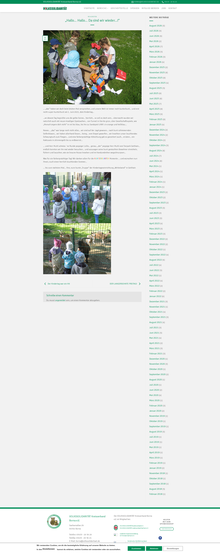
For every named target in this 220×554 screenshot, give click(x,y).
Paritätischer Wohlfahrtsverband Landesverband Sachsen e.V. (137, 542)
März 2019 (154, 457)
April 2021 (154, 343)
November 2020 (157, 363)
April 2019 (154, 452)
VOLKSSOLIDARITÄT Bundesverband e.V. (131, 526)
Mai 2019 (154, 447)
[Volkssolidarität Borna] (55, 8)
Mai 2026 (154, 41)
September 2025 (157, 82)
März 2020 (154, 400)
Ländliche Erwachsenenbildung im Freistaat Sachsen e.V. (129, 535)
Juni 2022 (154, 270)
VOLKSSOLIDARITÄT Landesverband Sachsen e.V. (134, 528)
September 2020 (157, 374)
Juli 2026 (154, 30)
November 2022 (157, 244)
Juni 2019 (154, 442)
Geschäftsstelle (119, 8)
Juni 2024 (154, 160)
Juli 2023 (154, 213)
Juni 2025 (154, 98)
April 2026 (154, 46)
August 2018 (155, 489)
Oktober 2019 (156, 421)
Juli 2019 (154, 436)
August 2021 (155, 322)
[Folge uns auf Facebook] (160, 538)
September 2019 (157, 426)
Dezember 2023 (157, 192)
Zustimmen (136, 548)
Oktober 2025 (156, 77)
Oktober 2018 (156, 478)
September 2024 (157, 145)
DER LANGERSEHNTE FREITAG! (124, 283)
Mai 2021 (154, 337)
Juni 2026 (154, 36)
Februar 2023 (155, 233)
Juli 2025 (154, 93)
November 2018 (157, 473)
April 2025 (154, 108)
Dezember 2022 (157, 239)
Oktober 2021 (156, 311)
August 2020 (155, 379)
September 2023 (157, 202)
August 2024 (155, 150)
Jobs (163, 8)
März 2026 (154, 51)
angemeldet (60, 300)
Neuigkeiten (92, 16)
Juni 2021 (154, 332)
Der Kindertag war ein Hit (58, 283)
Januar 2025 (155, 124)
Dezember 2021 (157, 301)
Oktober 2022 (156, 249)
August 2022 (155, 259)
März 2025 (154, 114)
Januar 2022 (155, 296)
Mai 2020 (154, 395)
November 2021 (157, 306)
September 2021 (157, 317)
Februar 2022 (155, 291)
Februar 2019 (155, 462)
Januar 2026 (155, 62)
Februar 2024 (155, 181)
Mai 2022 (154, 275)
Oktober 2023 (156, 197)
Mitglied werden (150, 8)
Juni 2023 (154, 218)
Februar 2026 (155, 56)
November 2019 (157, 416)
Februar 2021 (155, 353)
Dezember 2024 (157, 129)
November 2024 (157, 134)
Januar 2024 (155, 187)
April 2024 (154, 171)
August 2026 (155, 25)
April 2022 (154, 280)
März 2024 (154, 176)
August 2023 (155, 207)
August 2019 (155, 431)
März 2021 (154, 348)
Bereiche (102, 8)
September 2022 (157, 254)
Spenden (134, 8)
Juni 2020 (154, 390)
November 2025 (157, 72)
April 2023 (154, 223)
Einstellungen (49, 549)
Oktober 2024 (156, 140)
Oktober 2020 (156, 369)
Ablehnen (154, 548)
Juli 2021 (154, 327)
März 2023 (154, 228)
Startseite (89, 8)
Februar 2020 (155, 405)
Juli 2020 (154, 384)
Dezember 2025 (157, 67)
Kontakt (172, 8)
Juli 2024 (154, 155)
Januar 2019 (155, 468)
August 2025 (155, 88)
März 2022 (154, 285)
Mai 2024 (154, 166)
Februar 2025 (155, 119)
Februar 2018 (155, 494)
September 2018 (157, 483)
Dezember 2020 (157, 358)
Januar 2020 (155, 410)
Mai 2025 (154, 103)
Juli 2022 (154, 265)
